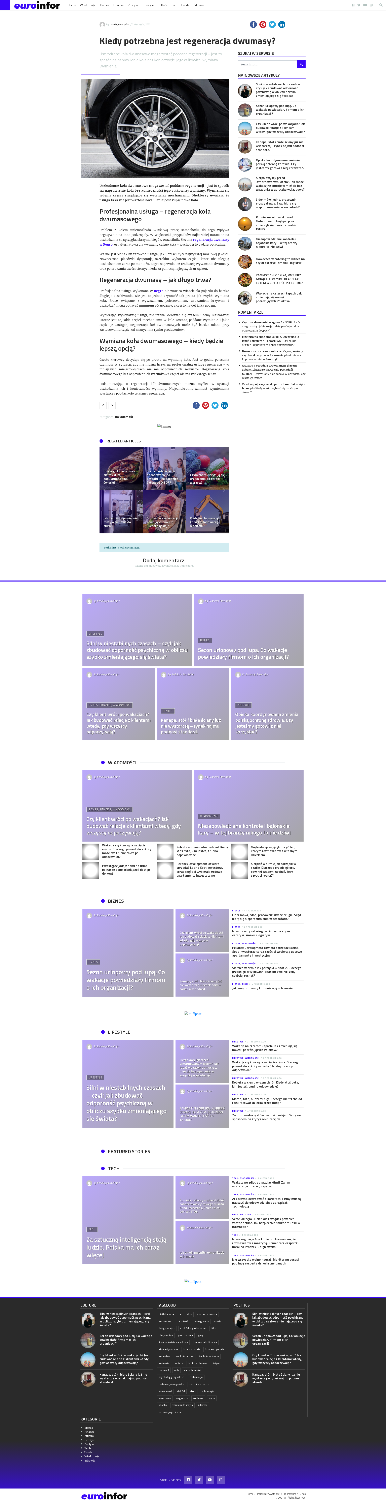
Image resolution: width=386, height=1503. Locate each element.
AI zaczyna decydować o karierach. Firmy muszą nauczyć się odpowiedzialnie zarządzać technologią (266, 1202)
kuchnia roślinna (209, 1356)
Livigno (216, 1363)
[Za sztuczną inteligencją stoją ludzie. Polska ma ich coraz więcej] (127, 1220)
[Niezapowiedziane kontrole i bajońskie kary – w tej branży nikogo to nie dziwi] (245, 244)
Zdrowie (198, 5)
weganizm (182, 1398)
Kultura (162, 5)
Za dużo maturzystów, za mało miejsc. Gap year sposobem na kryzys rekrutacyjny (266, 1117)
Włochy (163, 1405)
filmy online (166, 1335)
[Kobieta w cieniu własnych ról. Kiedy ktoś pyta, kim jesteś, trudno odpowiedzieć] (165, 852)
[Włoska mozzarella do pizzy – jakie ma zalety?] (121, 511)
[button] (105, 490)
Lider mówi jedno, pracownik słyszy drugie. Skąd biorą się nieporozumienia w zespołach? (278, 203)
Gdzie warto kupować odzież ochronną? (273, 357)
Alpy (189, 1314)
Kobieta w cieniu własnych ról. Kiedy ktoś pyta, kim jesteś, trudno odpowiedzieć (202, 851)
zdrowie (202, 1405)
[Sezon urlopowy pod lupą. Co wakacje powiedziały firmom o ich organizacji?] (245, 110)
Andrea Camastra (207, 1314)
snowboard (165, 1391)
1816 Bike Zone (166, 1314)
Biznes (104, 5)
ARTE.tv (217, 1321)
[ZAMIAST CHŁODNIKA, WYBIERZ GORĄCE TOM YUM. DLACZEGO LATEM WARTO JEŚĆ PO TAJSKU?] (245, 280)
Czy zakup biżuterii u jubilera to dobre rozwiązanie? (269, 343)
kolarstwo (164, 1356)
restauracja (196, 1377)
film (213, 1328)
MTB (176, 1370)
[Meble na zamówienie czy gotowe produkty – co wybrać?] (121, 468)
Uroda (185, 5)
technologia (207, 1391)
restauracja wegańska (171, 1384)
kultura (179, 1363)
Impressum (290, 1494)
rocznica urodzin (199, 1384)
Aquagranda (202, 1321)
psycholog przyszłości (171, 1377)
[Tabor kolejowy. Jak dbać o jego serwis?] (164, 468)
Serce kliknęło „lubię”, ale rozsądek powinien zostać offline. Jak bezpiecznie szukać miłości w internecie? (266, 1222)
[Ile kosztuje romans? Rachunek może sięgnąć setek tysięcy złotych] (164, 511)
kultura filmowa (197, 1363)
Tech (174, 5)
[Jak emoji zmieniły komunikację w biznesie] (202, 1242)
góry (200, 1335)
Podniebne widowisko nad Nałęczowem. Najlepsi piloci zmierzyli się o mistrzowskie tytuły (276, 223)
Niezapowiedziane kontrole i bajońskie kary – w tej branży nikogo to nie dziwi (276, 243)
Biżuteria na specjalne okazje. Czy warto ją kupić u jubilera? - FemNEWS (270, 339)
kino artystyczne (168, 1349)
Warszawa (165, 1398)
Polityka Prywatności (268, 1494)
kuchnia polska (185, 1356)
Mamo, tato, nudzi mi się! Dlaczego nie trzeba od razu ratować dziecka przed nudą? (267, 1100)
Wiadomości (88, 5)
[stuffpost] (193, 1013)
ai (181, 1314)
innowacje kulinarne (205, 1342)
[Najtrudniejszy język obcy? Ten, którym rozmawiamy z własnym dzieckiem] (239, 852)
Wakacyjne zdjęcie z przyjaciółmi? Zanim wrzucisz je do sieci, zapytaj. (261, 1184)
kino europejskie (214, 1349)
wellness (198, 1398)
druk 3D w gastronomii (193, 1328)
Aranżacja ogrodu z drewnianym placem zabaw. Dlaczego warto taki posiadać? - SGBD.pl (269, 370)
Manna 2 (164, 1370)
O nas (303, 1494)
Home (72, 5)
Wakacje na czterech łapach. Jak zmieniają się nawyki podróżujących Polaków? (279, 297)
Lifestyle (148, 5)
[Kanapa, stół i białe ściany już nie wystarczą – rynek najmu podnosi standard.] (245, 147)
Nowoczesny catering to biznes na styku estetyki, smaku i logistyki (280, 260)
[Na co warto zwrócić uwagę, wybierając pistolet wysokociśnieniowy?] (207, 468)
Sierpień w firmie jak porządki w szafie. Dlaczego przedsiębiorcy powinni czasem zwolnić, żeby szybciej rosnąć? (273, 869)
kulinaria (164, 1363)
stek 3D (181, 1391)
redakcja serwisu (119, 24)
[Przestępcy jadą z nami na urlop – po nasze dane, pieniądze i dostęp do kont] (90, 870)
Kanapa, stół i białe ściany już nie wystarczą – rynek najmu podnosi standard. (280, 145)
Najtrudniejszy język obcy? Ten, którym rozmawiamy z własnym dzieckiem (274, 851)
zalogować (153, 565)
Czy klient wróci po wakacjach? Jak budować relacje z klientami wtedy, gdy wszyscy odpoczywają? (280, 127)
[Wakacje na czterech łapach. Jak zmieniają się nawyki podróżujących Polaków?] (245, 298)
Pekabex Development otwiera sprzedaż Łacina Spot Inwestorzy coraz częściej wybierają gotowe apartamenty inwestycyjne (200, 869)
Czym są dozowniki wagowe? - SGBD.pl (268, 322)
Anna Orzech (166, 1321)
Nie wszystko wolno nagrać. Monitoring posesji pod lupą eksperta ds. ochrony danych (266, 1261)
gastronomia (185, 1335)
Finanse (118, 5)
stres (193, 1391)
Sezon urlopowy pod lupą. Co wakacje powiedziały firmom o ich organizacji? (280, 109)
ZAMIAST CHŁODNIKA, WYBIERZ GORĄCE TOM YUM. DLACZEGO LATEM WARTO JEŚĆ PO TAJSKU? (279, 279)
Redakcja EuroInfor (108, 601)
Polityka (133, 5)
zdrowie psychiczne (170, 1412)
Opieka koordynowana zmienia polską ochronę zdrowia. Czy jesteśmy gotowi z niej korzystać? (280, 164)
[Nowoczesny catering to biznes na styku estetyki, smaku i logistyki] (245, 262)
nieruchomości (192, 1370)
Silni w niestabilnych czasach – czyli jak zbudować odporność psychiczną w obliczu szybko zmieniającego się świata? (278, 90)
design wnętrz (167, 1328)
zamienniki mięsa (182, 1405)
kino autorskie (191, 1349)
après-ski (184, 1321)
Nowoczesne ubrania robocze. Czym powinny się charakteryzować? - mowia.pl (272, 353)
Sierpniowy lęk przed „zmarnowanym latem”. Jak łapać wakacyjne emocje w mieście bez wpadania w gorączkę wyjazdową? (280, 183)
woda (211, 1398)
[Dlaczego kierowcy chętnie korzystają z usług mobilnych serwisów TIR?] (207, 511)
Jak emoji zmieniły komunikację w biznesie (262, 988)
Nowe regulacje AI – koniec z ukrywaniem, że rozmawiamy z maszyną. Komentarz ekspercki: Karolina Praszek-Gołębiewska (265, 1243)
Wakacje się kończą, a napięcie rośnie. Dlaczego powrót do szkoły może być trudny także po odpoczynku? (126, 851)
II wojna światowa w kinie (173, 1342)
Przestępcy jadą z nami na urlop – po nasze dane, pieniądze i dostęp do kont (126, 869)
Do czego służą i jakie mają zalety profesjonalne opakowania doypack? (271, 326)
